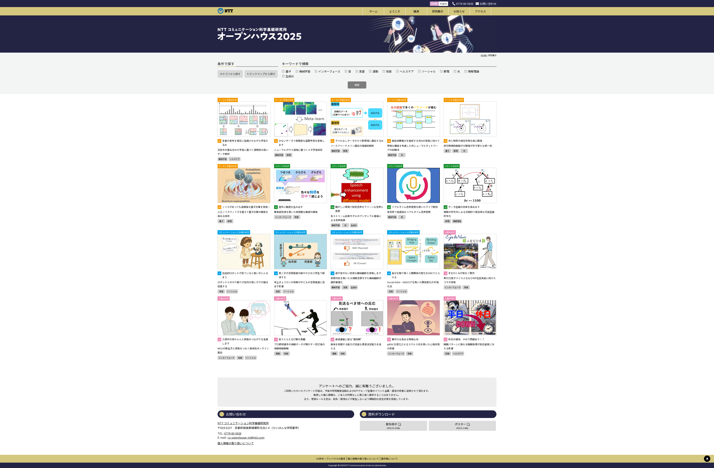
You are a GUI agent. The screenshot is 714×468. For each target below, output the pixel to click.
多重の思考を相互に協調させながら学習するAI (243, 143)
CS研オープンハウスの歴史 (330, 458)
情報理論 (457, 221)
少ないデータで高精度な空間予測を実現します (300, 143)
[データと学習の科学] (244, 119)
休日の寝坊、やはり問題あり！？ (464, 339)
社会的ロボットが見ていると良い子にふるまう (243, 275)
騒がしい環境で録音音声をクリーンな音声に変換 (357, 209)
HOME (484, 55)
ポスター (461, 426)
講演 (416, 11)
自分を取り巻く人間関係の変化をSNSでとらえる (414, 275)
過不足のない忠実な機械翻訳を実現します (356, 273)
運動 (278, 353)
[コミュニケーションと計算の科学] (244, 251)
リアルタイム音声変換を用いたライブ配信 (413, 207)
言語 (278, 291)
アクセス (480, 11)
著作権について (389, 458)
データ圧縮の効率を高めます (462, 207)
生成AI (354, 225)
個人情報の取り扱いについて (236, 443)
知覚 (297, 216)
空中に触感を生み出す (289, 207)
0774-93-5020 (464, 4)
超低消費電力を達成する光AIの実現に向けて (414, 140)
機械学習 (222, 158)
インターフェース (283, 216)
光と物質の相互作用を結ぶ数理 (463, 140)
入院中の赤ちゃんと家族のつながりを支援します (243, 341)
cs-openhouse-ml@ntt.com (246, 437)
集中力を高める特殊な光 (403, 339)
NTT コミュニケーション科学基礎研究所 (243, 423)
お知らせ (459, 11)
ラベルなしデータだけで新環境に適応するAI (357, 140)
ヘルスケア (234, 158)
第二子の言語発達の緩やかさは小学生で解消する (300, 275)
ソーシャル (232, 291)
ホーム (373, 11)
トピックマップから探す (261, 74)
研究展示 (437, 11)
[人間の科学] (470, 251)
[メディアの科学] (300, 185)
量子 (447, 150)
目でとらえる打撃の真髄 (290, 339)
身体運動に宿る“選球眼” (346, 339)
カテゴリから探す (230, 74)
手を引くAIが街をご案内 (459, 273)
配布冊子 (393, 426)
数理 (289, 154)
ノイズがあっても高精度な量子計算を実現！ (244, 207)
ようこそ (394, 11)
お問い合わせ (488, 4)
